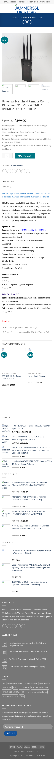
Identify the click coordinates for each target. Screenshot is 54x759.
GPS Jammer (24, 688)
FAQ (38, 751)
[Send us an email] (18, 626)
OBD (22, 696)
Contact (31, 751)
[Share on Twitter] (14, 171)
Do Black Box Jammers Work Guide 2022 (27, 659)
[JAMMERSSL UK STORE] (27, 8)
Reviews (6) (7, 187)
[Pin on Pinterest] (23, 171)
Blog (23, 751)
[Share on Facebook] (9, 171)
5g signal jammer (31, 683)
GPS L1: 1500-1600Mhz (39, 688)
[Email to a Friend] (18, 171)
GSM (23, 692)
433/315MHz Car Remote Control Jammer (12, 377)
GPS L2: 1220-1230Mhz (11, 692)
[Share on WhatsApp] (4, 171)
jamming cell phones (10, 696)
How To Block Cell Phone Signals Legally (27, 666)
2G (4, 683)
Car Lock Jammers (31, 17)
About (17, 751)
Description (8, 182)
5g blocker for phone (14, 683)
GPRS (15, 688)
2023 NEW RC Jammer (37, 376)
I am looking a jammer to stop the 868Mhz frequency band (28, 644)
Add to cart (25, 155)
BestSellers (7, 688)
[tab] (27, 181)
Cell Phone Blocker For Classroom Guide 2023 (29, 651)
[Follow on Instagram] (9, 626)
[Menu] (3, 8)
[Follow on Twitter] (14, 626)
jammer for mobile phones (37, 692)
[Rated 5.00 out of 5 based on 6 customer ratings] (27, 116)
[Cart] (50, 8)
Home (15, 17)
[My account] (46, 8)
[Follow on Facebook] (4, 626)
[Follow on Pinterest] (23, 626)
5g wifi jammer (44, 683)
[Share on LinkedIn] (28, 171)
